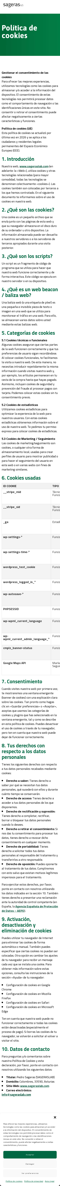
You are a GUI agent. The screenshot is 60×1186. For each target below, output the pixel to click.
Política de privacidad (33, 1181)
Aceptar (30, 1155)
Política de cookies (14, 1181)
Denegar (30, 1164)
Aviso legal (49, 1181)
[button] (55, 1117)
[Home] (13, 6)
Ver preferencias (30, 1173)
